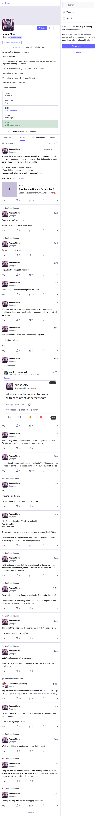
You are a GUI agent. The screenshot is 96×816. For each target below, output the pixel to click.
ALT (53, 418)
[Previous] (49, 143)
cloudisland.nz (16, 37)
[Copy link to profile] (50, 28)
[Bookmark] (43, 200)
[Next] (56, 143)
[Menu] (55, 28)
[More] (56, 200)
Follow (42, 28)
